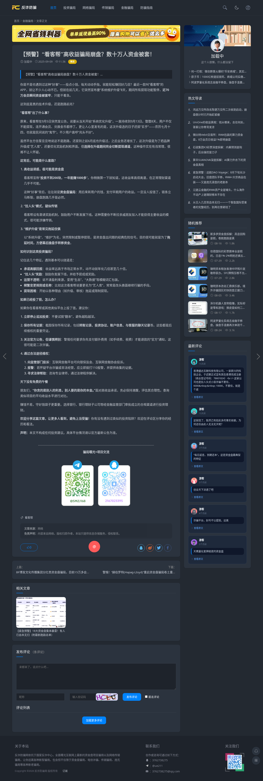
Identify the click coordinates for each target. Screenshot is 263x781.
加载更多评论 (94, 720)
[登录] (248, 8)
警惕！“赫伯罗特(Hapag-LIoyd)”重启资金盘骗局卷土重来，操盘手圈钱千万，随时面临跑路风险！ (165, 572)
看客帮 (154, 84)
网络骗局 (89, 8)
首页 (53, 8)
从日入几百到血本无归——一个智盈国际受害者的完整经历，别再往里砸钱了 (220, 204)
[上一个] (5, 356)
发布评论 (131, 697)
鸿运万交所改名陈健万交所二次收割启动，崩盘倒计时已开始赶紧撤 (220, 112)
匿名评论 (153, 697)
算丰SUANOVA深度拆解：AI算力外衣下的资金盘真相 (219, 162)
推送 (72, 61)
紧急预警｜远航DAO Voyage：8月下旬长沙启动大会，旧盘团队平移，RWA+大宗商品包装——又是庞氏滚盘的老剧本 (219, 177)
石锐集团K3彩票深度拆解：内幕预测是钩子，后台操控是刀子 (217, 149)
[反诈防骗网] (24, 11)
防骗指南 (146, 8)
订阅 (65, 771)
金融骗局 (127, 8)
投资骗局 (69, 8)
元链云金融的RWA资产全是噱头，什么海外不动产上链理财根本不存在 (219, 192)
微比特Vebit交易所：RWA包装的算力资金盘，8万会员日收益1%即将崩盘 (218, 137)
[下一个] (258, 356)
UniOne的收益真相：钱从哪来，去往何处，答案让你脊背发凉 (219, 124)
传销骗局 (108, 8)
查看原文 (198, 397)
